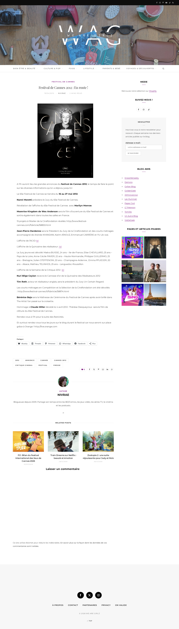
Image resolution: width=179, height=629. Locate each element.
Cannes (44, 360)
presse (57, 365)
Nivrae (62, 93)
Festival (43, 365)
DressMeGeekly (132, 178)
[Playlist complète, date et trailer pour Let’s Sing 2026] (133, 248)
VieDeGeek (130, 220)
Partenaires (90, 605)
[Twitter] (6, 116)
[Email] (6, 129)
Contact (73, 605)
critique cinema (23, 365)
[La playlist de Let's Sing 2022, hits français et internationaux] (133, 271)
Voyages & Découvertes (140, 68)
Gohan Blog (130, 186)
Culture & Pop (52, 68)
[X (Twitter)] (89, 595)
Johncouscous (131, 195)
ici (37, 240)
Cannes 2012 (60, 360)
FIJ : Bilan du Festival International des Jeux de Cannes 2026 (28, 458)
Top (90, 621)
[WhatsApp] (6, 143)
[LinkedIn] (6, 136)
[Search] (163, 68)
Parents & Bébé (111, 68)
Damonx (128, 182)
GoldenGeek (130, 191)
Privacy (106, 605)
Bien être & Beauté (24, 68)
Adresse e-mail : (133, 143)
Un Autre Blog (131, 216)
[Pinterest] (6, 123)
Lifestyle (88, 68)
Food (72, 68)
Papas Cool (130, 203)
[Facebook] (6, 109)
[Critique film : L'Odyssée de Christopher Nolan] (155, 271)
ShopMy (153, 91)
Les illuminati (131, 199)
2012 (17, 360)
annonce (30, 360)
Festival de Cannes (63, 82)
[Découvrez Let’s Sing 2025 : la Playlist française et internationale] (133, 295)
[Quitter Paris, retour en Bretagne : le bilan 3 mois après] (155, 295)
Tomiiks (128, 212)
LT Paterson (130, 207)
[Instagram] (98, 595)
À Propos (57, 605)
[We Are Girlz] (89, 35)
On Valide (121, 605)
